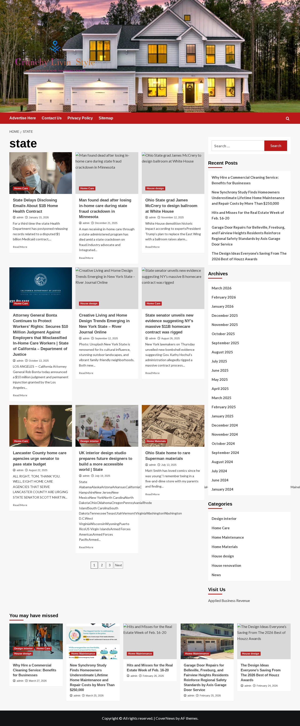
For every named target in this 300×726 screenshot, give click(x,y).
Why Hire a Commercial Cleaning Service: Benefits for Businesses (245, 180)
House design (155, 188)
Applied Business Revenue (229, 600)
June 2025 (220, 370)
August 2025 (222, 352)
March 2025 (221, 398)
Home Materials (156, 441)
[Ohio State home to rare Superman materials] (173, 426)
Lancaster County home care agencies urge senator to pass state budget (39, 458)
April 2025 (220, 388)
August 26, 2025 (170, 338)
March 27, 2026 (38, 680)
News (216, 575)
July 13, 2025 (168, 464)
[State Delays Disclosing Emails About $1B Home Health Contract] (40, 173)
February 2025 (224, 407)
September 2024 (225, 452)
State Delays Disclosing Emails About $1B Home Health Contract (35, 206)
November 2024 (225, 434)
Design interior (89, 441)
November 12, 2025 (172, 217)
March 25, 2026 (95, 695)
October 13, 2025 (39, 360)
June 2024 (220, 480)
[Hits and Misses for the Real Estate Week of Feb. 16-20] (150, 641)
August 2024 (222, 462)
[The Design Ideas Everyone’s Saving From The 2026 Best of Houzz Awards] (264, 641)
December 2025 (225, 315)
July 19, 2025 (102, 475)
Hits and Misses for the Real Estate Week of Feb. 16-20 (248, 215)
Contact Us (52, 118)
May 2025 (220, 379)
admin (20, 217)
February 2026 (224, 297)
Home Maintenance (228, 537)
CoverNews (165, 718)
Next (118, 565)
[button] (288, 118)
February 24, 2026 (267, 685)
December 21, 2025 (106, 223)
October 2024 (223, 443)
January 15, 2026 (39, 217)
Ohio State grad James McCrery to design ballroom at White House (171, 206)
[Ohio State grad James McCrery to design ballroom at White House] (173, 173)
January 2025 (222, 416)
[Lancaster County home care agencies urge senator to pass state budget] (40, 426)
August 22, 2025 (38, 470)
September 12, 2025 (106, 338)
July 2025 (219, 361)
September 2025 (225, 343)
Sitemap (106, 118)
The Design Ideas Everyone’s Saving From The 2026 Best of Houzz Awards (249, 256)
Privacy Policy (80, 118)
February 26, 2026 (153, 675)
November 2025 (225, 324)
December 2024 (225, 425)
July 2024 (219, 471)
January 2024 (222, 489)
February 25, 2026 (210, 695)
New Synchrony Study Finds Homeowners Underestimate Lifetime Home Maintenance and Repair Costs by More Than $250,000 (248, 197)
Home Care (21, 188)
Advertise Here (22, 118)
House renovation (226, 565)
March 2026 (221, 288)
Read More (20, 247)
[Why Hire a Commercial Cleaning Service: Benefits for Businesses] (36, 641)
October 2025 (223, 334)
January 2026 (222, 306)
